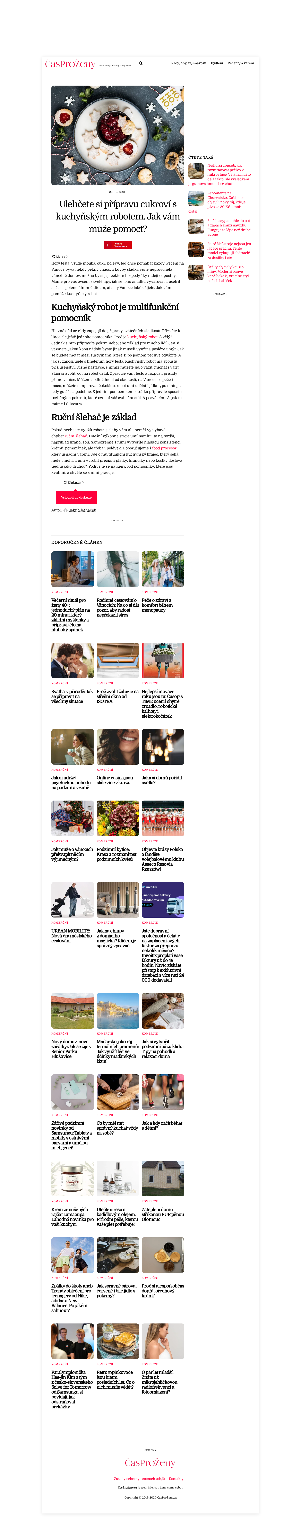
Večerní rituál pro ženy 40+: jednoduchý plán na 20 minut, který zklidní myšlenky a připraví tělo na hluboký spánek (70, 615)
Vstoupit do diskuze (76, 497)
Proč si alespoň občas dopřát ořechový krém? (163, 1291)
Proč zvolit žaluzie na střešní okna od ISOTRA (118, 696)
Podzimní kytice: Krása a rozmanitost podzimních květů (116, 854)
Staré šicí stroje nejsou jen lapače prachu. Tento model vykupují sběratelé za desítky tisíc (229, 251)
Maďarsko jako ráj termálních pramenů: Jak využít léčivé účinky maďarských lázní (118, 1051)
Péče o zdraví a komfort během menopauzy (157, 605)
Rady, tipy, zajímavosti (188, 63)
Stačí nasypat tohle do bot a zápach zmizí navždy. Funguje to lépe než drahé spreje (229, 227)
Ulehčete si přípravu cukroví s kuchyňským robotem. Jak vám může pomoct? (118, 216)
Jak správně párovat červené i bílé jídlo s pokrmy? (117, 1291)
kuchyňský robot (142, 337)
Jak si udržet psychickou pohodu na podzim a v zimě (71, 782)
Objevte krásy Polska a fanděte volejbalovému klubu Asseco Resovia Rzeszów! (163, 859)
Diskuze (75, 483)
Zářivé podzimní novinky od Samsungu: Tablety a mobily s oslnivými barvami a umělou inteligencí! (71, 1135)
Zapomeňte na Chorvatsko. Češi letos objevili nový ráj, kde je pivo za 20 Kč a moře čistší (216, 202)
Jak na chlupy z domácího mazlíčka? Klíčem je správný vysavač (116, 938)
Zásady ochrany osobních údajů (139, 1479)
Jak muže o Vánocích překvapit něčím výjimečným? (72, 854)
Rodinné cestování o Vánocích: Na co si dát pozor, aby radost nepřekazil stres (118, 608)
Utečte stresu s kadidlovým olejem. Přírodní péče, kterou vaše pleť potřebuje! (117, 1217)
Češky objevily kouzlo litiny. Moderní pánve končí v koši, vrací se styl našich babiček (228, 274)
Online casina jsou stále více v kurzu (115, 780)
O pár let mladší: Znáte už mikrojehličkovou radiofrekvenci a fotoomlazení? (159, 1382)
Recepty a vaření (241, 63)
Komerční (59, 592)
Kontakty (176, 1479)
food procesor (164, 448)
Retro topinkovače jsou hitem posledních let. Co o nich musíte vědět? (116, 1380)
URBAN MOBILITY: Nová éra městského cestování (71, 936)
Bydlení (217, 63)
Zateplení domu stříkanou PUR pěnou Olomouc (163, 1214)
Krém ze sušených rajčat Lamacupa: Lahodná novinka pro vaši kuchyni (72, 1217)
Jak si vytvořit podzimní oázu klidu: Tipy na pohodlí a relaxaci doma (162, 1049)
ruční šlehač (76, 436)
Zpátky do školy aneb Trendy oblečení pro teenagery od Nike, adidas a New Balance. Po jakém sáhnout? (72, 1298)
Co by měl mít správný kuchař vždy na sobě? (117, 1128)
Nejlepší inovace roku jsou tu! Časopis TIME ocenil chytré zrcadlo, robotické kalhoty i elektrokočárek (162, 704)
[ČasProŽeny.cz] (70, 68)
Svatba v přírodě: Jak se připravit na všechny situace (72, 696)
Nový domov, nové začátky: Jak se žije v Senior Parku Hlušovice (71, 1049)
